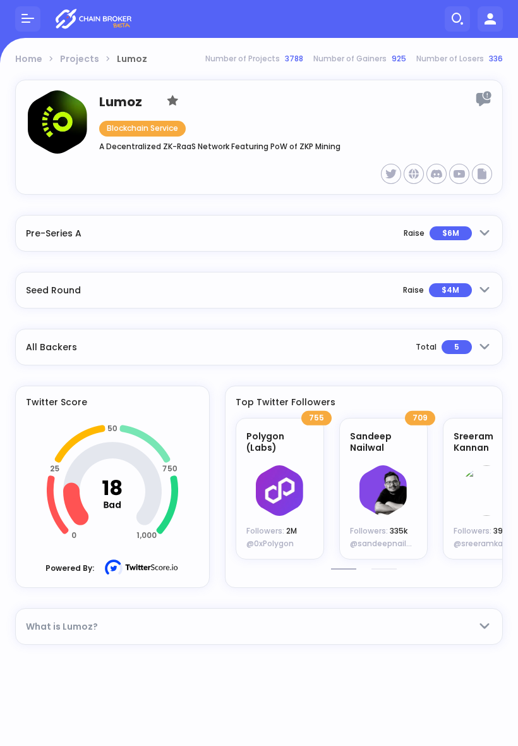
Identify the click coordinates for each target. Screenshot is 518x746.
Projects (79, 58)
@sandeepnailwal (384, 543)
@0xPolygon (270, 543)
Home (28, 58)
